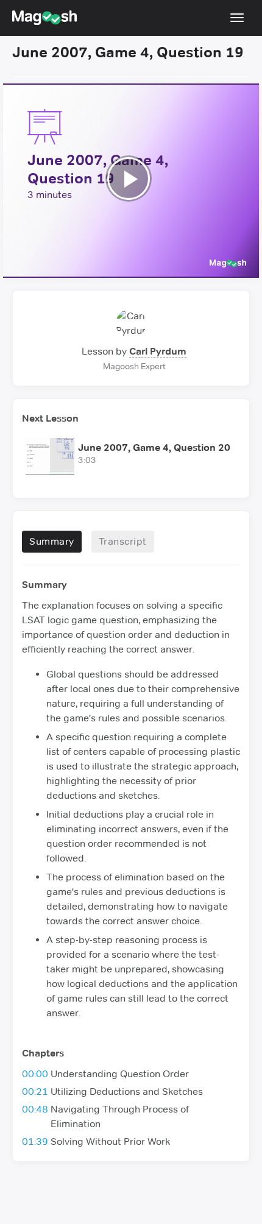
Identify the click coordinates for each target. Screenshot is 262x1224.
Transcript (123, 541)
